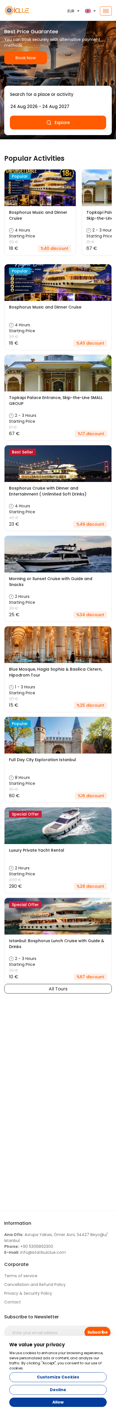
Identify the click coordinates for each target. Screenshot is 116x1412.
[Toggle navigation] (106, 11)
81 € (90, 242)
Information (17, 1223)
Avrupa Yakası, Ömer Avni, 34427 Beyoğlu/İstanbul (56, 1237)
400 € (15, 880)
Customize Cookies (58, 1377)
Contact (12, 1302)
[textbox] (58, 94)
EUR (71, 11)
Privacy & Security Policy (28, 1293)
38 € (13, 608)
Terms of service (20, 1276)
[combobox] (58, 94)
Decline (58, 1390)
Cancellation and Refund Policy (35, 1284)
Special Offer (25, 814)
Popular (20, 176)
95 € (13, 789)
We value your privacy (37, 1344)
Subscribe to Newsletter (31, 1317)
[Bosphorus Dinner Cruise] (19, 11)
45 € (14, 518)
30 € (13, 242)
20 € (13, 699)
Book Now (25, 58)
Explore (62, 122)
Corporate (16, 1264)
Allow (58, 1402)
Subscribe (97, 1332)
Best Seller (22, 452)
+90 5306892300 (28, 1246)
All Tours (58, 989)
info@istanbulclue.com (35, 1252)
